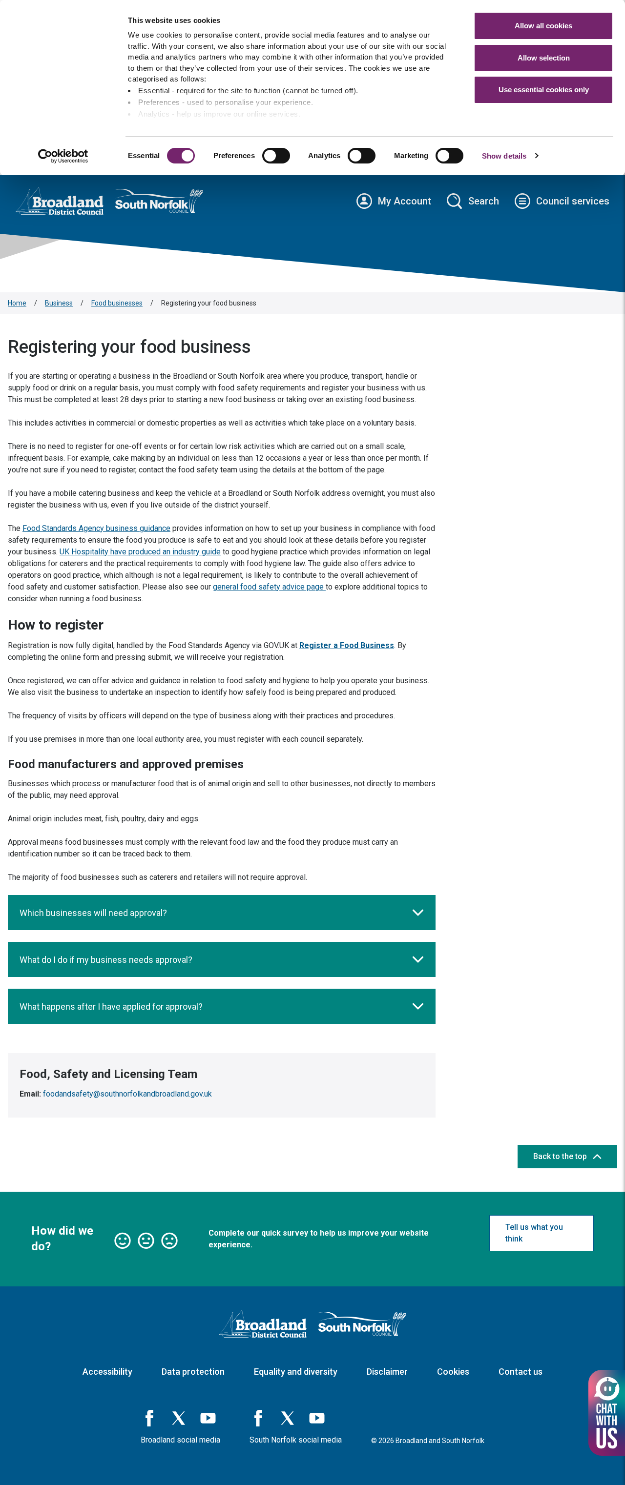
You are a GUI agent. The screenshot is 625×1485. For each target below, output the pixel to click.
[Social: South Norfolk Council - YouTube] (317, 1418)
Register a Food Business (346, 645)
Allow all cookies (543, 25)
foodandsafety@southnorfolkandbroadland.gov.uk (127, 1093)
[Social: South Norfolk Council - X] (287, 1418)
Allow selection (544, 58)
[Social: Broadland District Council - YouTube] (208, 1418)
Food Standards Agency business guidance (96, 528)
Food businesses (117, 303)
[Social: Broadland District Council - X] (179, 1418)
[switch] (276, 155)
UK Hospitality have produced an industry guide (140, 551)
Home (17, 303)
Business (59, 303)
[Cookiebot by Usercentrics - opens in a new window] (63, 156)
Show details (504, 156)
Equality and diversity (295, 1371)
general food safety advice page (269, 586)
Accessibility (107, 1371)
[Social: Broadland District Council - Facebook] (149, 1418)
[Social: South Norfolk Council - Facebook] (258, 1418)
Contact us (520, 1371)
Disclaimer (387, 1371)
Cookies (453, 1371)
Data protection (193, 1371)
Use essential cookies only (544, 89)
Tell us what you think (534, 1232)
